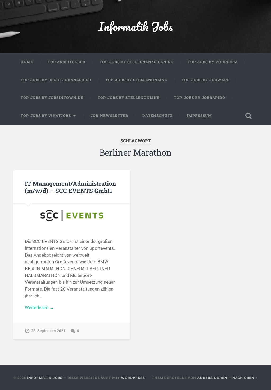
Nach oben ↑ (245, 377)
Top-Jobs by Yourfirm (213, 62)
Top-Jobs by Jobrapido (199, 97)
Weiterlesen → (39, 307)
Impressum (199, 115)
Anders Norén (212, 377)
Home (27, 62)
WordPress (133, 377)
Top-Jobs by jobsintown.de (52, 97)
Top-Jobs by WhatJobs (46, 115)
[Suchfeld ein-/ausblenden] (249, 116)
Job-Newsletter (109, 115)
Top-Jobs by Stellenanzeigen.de (136, 62)
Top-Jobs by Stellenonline (136, 80)
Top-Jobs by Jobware (205, 80)
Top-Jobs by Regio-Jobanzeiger (56, 80)
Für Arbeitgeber (66, 62)
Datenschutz (157, 115)
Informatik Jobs (135, 26)
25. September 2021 (48, 331)
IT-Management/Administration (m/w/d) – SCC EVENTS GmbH (70, 186)
